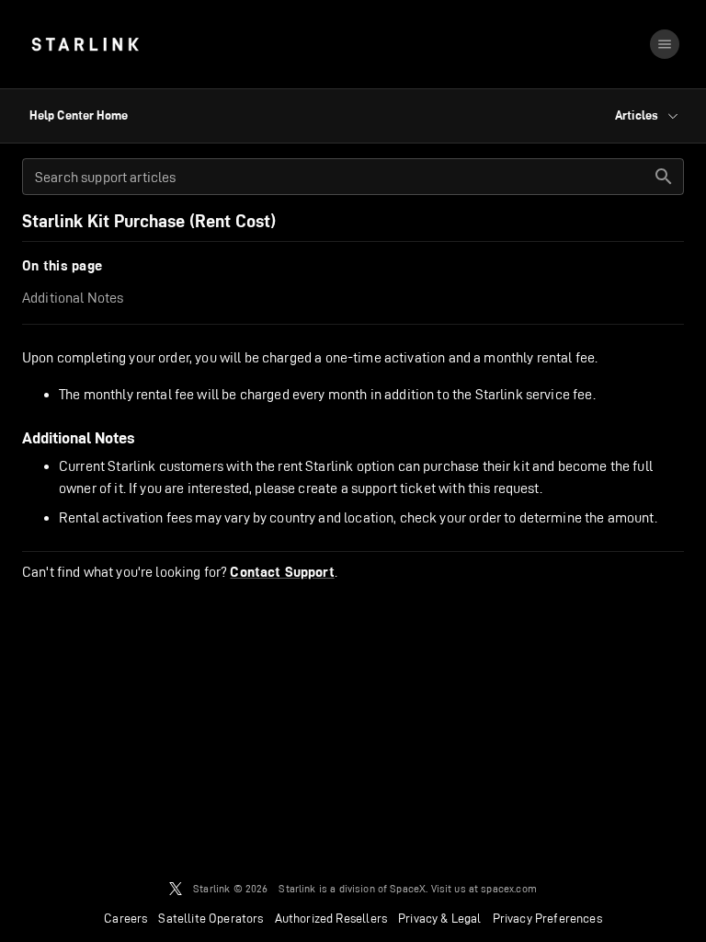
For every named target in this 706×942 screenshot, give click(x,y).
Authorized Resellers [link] (331, 918)
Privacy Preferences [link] (547, 918)
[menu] (664, 44)
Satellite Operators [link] (210, 918)
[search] (663, 176)
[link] (85, 44)
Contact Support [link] (282, 572)
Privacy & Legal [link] (440, 918)
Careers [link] (125, 918)
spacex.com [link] (509, 888)
